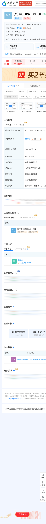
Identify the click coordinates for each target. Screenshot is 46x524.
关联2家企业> (25, 262)
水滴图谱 (9, 91)
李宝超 (19, 28)
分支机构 (25, 96)
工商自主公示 (10, 96)
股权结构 (32, 91)
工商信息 (20, 91)
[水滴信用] (10, 3)
